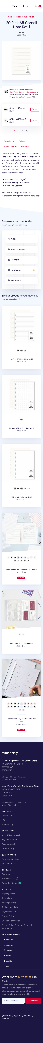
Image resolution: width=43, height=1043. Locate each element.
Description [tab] (9, 141)
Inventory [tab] (25, 146)
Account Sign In (9, 844)
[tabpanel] (21, 174)
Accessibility (7, 824)
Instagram (10, 945)
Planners (15, 259)
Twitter (9, 956)
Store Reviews (8, 878)
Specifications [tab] (10, 146)
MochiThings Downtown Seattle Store (22, 92)
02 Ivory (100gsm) (17, 119)
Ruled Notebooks (18, 249)
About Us (6, 874)
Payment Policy (9, 911)
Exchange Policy (9, 902)
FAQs (4, 820)
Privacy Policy (8, 916)
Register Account (9, 839)
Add (36, 109)
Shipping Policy (8, 893)
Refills (13, 239)
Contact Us (7, 815)
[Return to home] (20, 6)
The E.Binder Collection (21, 17)
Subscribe (35, 1000)
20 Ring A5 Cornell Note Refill (21, 24)
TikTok (9, 966)
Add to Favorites (22, 131)
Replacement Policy (11, 907)
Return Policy (8, 898)
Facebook (10, 939)
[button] (21, 60)
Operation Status (10, 883)
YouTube (10, 961)
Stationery (16, 280)
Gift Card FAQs (9, 863)
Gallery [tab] (22, 141)
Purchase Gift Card (10, 859)
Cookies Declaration (11, 920)
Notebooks (16, 270)
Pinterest (10, 950)
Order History (8, 848)
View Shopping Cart (11, 835)
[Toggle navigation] (3, 6)
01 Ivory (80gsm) (17, 108)
